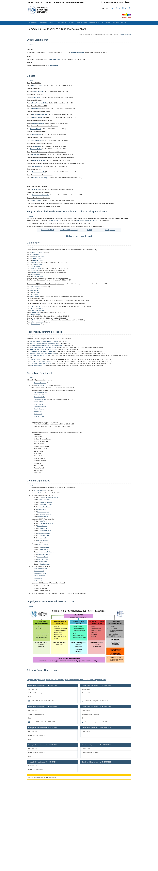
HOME (81, 34)
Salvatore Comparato (40, 399)
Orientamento (82, 23)
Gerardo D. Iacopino (36, 365)
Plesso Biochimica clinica (48, 353)
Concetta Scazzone (38, 310)
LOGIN (128, 2)
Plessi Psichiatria (45, 363)
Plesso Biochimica (50, 347)
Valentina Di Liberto (45, 530)
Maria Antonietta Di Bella (40, 103)
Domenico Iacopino (43, 512)
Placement (106, 23)
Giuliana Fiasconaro (40, 406)
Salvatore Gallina (35, 359)
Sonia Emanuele (44, 535)
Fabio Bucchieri (34, 349)
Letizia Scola (36, 272)
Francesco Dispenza (36, 308)
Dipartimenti (87, 34)
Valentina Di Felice (37, 260)
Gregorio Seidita (42, 561)
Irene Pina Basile (39, 394)
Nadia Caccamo (55, 59)
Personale (62, 23)
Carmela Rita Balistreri (46, 523)
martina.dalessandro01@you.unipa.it (87, 220)
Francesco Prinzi (42, 559)
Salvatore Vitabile (35, 274)
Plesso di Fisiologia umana (51, 343)
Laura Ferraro (36, 109)
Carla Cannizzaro (45, 507)
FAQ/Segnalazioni (109, 2)
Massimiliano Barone (40, 392)
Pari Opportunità (110, 230)
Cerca (120, 2)
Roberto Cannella (42, 545)
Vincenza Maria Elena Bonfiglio (49, 497)
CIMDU (89, 230)
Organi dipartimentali (125, 34)
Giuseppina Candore (38, 345)
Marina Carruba (34, 296)
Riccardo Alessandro (77, 52)
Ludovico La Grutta (35, 268)
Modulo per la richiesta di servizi (79, 236)
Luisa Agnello (36, 292)
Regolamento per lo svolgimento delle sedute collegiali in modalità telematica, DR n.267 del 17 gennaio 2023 (66, 680)
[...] (125, 23)
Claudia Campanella (38, 256)
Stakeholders (118, 23)
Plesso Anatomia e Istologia (48, 349)
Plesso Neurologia (46, 361)
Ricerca (48, 2)
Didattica (39, 2)
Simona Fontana (37, 91)
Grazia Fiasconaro (39, 409)
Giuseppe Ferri (38, 402)
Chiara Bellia (43, 528)
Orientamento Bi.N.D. (47, 230)
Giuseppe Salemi (35, 361)
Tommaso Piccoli (42, 557)
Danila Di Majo (44, 549)
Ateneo (30, 2)
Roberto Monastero (43, 540)
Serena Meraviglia (37, 322)
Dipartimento (33, 23)
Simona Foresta (35, 324)
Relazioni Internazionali (75, 2)
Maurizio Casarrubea (36, 343)
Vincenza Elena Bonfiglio (37, 355)
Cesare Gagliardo (35, 289)
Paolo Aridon (34, 294)
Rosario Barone (42, 526)
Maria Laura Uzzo (45, 564)
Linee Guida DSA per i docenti (69, 230)
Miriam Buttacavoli (37, 320)
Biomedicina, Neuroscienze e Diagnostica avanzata (56, 29)
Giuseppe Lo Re (42, 538)
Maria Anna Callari (37, 276)
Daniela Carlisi (36, 258)
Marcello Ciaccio (35, 353)
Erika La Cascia (37, 85)
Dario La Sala (38, 414)
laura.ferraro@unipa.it (55, 220)
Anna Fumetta (38, 404)
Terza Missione (58, 2)
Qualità (71, 23)
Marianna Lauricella (38, 347)
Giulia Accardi (36, 312)
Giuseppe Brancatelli (36, 351)
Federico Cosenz (35, 306)
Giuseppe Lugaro (35, 314)
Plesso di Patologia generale (53, 345)
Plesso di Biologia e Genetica (49, 341)
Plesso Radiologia (48, 351)
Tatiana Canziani (44, 547)
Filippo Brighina (34, 254)
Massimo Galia (34, 290)
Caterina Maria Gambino (47, 552)
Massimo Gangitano (43, 554)
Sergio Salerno (34, 270)
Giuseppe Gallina (35, 266)
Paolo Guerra (38, 411)
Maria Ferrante (40, 385)
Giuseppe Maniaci (36, 149)
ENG (107, 8)
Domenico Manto (39, 416)
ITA (103, 8)
